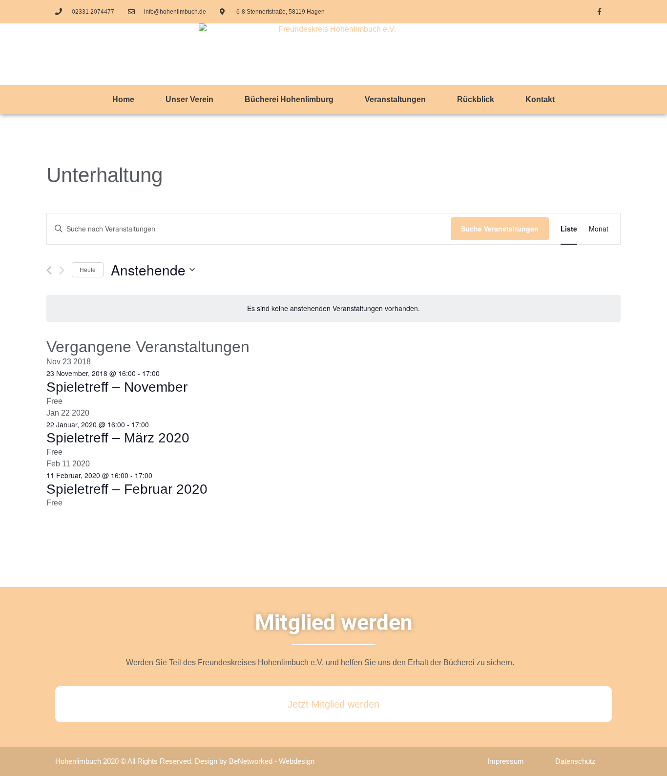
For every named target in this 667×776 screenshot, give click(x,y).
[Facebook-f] (599, 12)
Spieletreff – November (117, 387)
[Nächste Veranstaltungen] (61, 270)
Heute (88, 269)
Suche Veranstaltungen (500, 228)
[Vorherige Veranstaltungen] (49, 270)
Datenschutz (575, 761)
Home (123, 99)
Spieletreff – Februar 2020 (127, 489)
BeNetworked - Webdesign (271, 761)
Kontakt (540, 99)
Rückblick (475, 99)
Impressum (505, 761)
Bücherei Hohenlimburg (289, 99)
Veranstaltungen (395, 99)
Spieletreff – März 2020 (117, 437)
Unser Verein (189, 99)
